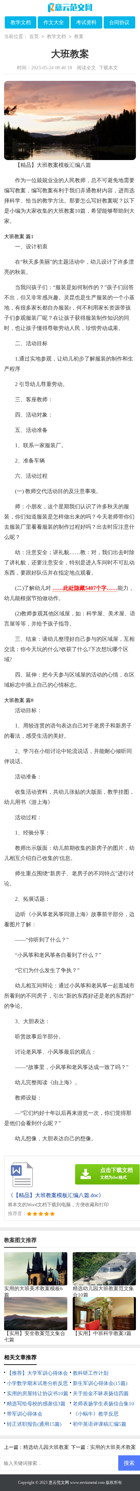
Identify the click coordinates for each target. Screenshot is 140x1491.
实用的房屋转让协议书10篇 (37, 1393)
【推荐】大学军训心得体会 (37, 1373)
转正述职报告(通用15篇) (34, 1424)
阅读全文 (86, 67)
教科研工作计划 (90, 1373)
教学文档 (21, 22)
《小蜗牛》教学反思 (96, 1414)
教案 (79, 36)
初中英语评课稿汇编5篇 (99, 1424)
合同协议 (119, 22)
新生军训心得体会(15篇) (100, 1383)
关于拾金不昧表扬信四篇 (101, 1393)
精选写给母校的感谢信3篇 (36, 1403)
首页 (34, 36)
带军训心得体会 (24, 1414)
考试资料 (86, 22)
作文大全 (53, 22)
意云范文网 (59, 1482)
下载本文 (108, 67)
